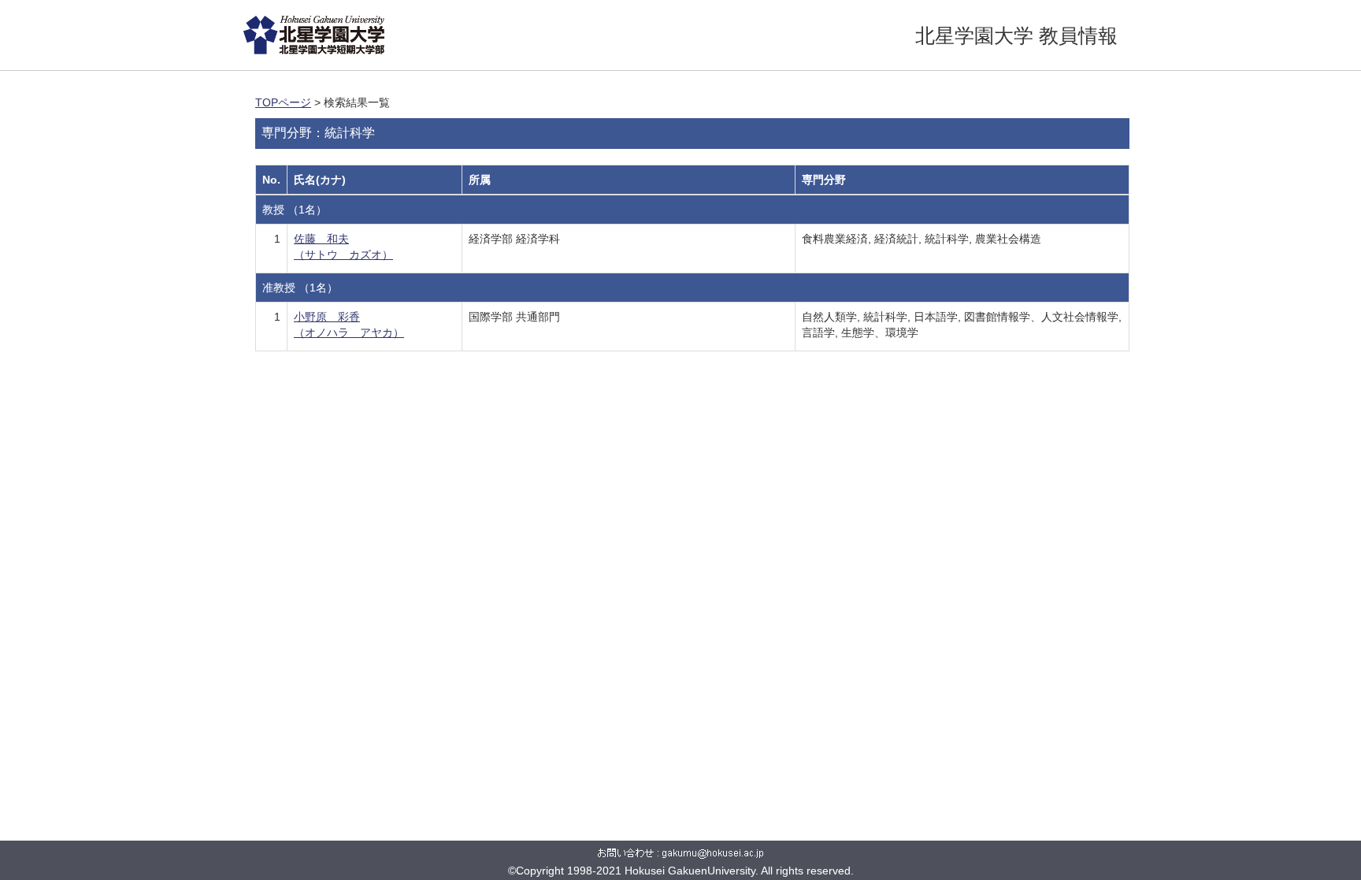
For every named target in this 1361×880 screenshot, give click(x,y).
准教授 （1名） (300, 287)
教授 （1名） (294, 209)
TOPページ (283, 102)
